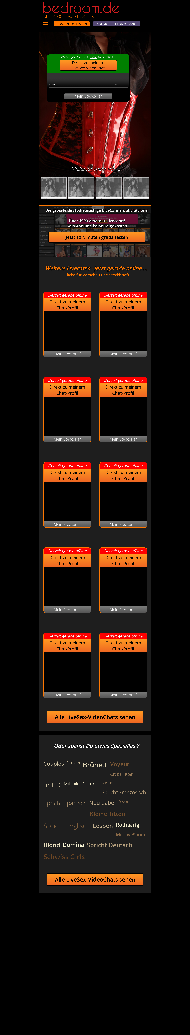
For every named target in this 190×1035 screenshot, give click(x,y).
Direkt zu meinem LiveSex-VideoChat (88, 65)
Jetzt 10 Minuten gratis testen (97, 237)
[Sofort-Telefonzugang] (52, 22)
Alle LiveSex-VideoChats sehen (95, 717)
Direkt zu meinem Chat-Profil (67, 305)
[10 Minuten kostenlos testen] (50, 22)
